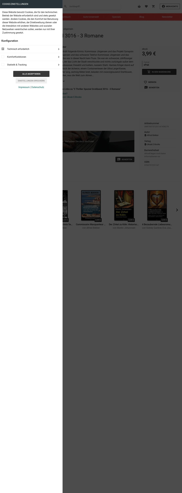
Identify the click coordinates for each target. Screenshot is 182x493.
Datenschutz (37, 87)
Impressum (24, 87)
